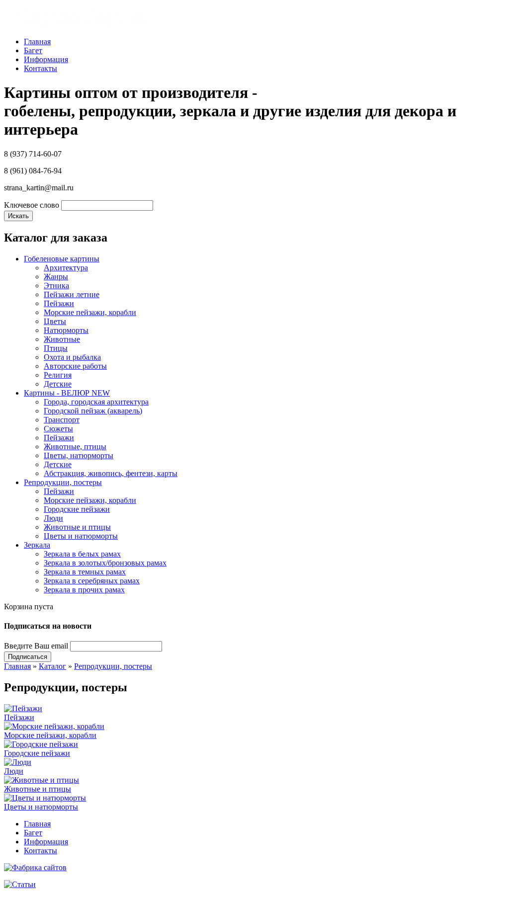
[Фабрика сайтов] (35, 867)
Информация (46, 59)
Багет (33, 50)
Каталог (52, 666)
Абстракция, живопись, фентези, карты (110, 473)
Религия (58, 375)
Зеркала (37, 545)
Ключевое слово (31, 205)
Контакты (40, 68)
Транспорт (62, 419)
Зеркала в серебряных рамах (92, 580)
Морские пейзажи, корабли (90, 312)
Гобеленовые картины (61, 258)
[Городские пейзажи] (41, 744)
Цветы (55, 321)
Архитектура (66, 267)
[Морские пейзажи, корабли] (54, 726)
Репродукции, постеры (63, 482)
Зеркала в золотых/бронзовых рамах (105, 563)
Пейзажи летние (71, 294)
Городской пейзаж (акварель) (93, 411)
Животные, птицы (75, 446)
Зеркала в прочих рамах (84, 589)
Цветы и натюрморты (81, 536)
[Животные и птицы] (41, 780)
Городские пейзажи (77, 509)
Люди (53, 518)
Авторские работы (75, 366)
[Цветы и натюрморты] (45, 798)
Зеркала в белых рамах (82, 554)
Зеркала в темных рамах (85, 572)
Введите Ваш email (36, 646)
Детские (58, 384)
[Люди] (17, 762)
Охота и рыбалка (72, 357)
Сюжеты (58, 428)
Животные (62, 339)
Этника (56, 285)
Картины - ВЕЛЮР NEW (67, 393)
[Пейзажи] (23, 708)
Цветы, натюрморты (78, 455)
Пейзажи (59, 303)
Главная (37, 41)
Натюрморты (66, 330)
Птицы (56, 348)
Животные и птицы (77, 527)
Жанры (56, 276)
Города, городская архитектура (96, 402)
